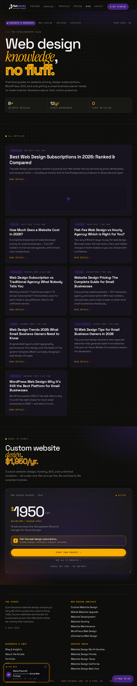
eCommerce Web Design (84, 635)
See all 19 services (68, 560)
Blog (88, 6)
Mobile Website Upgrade (84, 612)
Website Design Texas (83, 659)
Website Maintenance (83, 626)
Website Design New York (85, 668)
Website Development (83, 616)
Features (35, 6)
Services (48, 6)
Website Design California (85, 663)
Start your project (68, 552)
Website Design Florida (83, 654)
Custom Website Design (84, 607)
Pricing (78, 6)
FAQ (7, 663)
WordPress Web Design (84, 631)
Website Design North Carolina (88, 649)
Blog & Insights (13, 649)
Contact (98, 6)
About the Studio (14, 654)
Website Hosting (80, 621)
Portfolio (64, 6)
